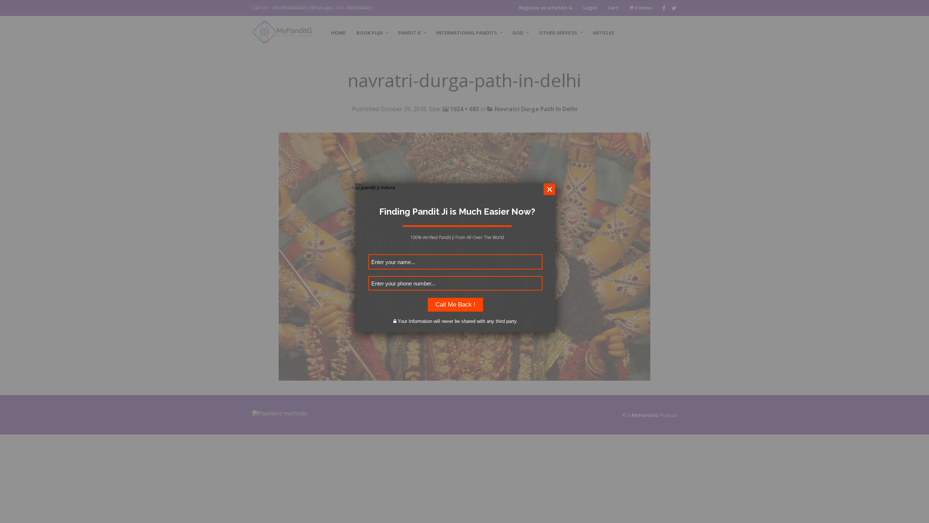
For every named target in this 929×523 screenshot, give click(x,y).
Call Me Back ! (455, 304)
